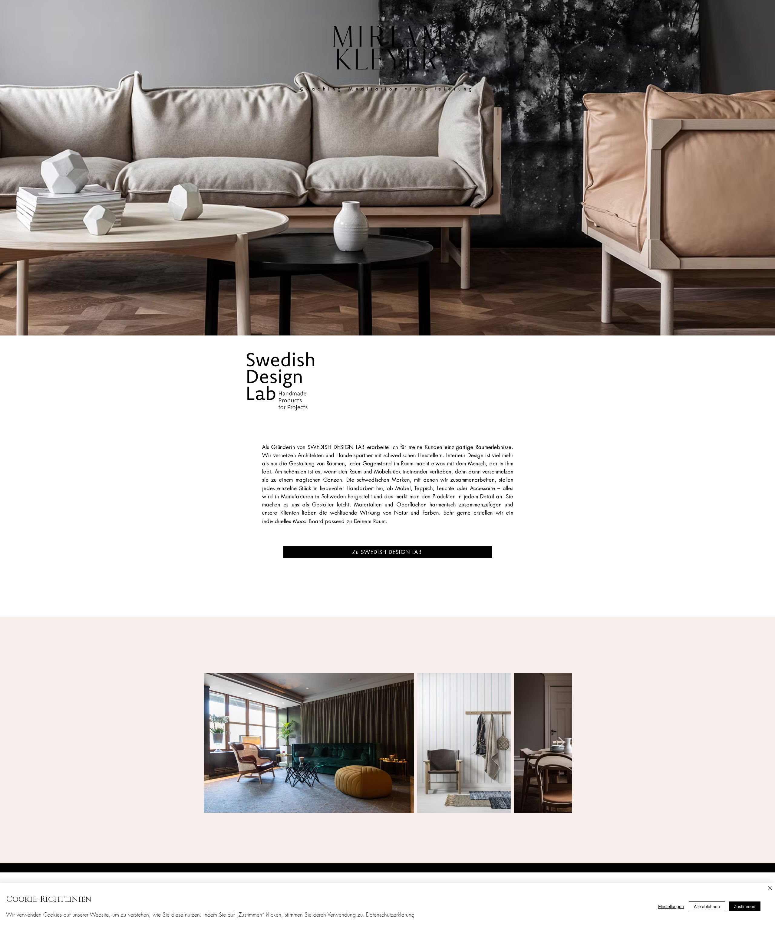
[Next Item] (561, 743)
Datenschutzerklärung (390, 914)
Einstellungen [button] (671, 906)
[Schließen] (770, 889)
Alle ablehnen (707, 906)
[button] (508, 13)
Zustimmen (744, 906)
